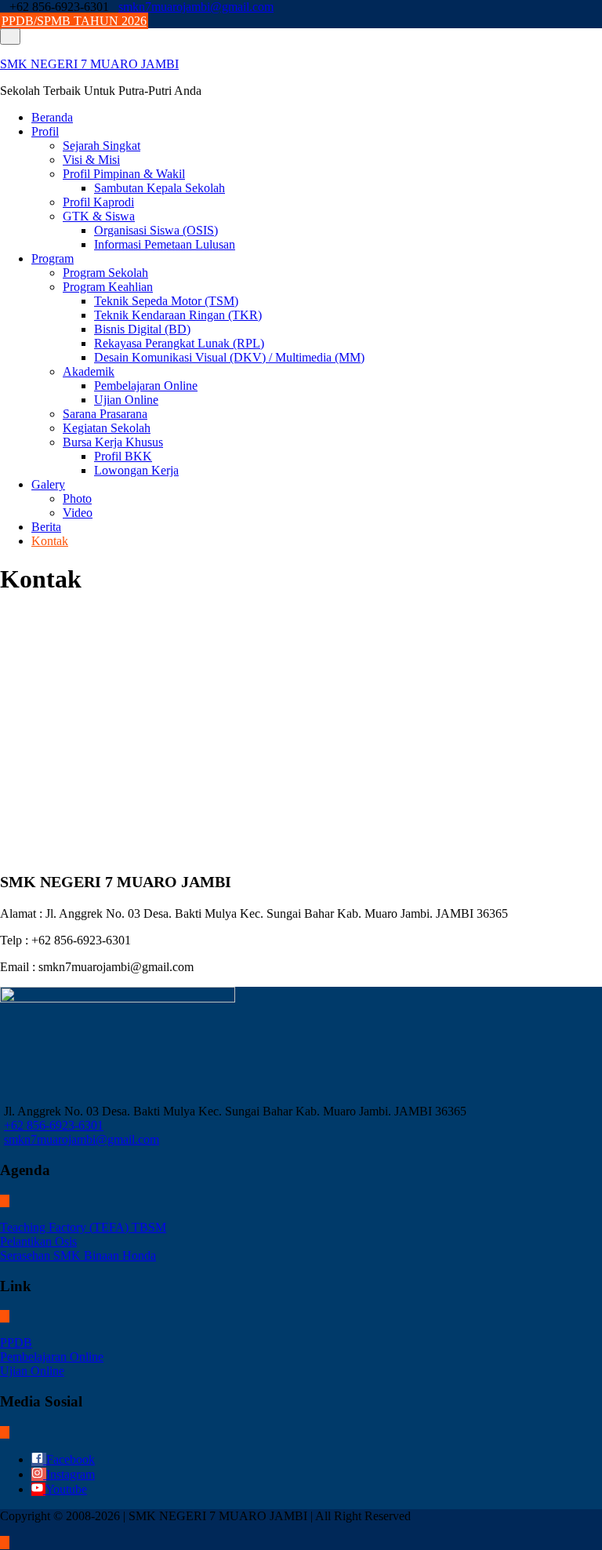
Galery (48, 484)
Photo (77, 498)
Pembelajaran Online (146, 385)
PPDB (16, 1342)
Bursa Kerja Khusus (113, 442)
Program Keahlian (108, 286)
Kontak (49, 541)
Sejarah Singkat (101, 145)
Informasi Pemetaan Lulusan (164, 244)
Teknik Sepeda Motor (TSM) (166, 300)
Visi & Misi (91, 159)
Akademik (88, 371)
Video (77, 512)
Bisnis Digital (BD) (142, 329)
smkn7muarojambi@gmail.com (196, 6)
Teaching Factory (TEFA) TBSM (83, 1227)
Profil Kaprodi (98, 202)
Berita (46, 526)
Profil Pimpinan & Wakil (124, 173)
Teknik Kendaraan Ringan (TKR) (178, 315)
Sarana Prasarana (105, 413)
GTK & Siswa (99, 216)
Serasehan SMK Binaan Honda (78, 1255)
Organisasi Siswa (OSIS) (156, 230)
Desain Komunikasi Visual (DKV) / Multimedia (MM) (229, 357)
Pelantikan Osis (38, 1241)
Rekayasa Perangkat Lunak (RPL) (179, 343)
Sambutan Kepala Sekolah (159, 188)
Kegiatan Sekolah (106, 428)
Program (52, 258)
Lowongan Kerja (136, 470)
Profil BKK (123, 456)
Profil (45, 131)
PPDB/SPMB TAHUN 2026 (74, 20)
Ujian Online (126, 399)
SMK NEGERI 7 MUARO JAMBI (89, 64)
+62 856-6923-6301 (53, 1125)
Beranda (52, 117)
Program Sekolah (105, 272)
